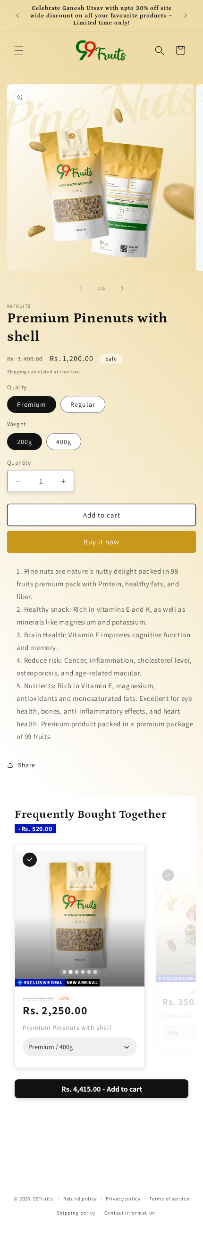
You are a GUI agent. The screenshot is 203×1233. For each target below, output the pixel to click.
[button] (18, 50)
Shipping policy (76, 1212)
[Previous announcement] (17, 15)
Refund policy (80, 1198)
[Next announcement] (185, 15)
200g (24, 441)
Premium (31, 404)
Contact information (129, 1212)
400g (63, 441)
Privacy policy (123, 1198)
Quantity (19, 463)
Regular (82, 404)
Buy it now (101, 541)
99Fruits (43, 1198)
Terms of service (169, 1198)
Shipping (17, 372)
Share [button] (26, 765)
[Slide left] (80, 288)
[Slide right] (122, 288)
